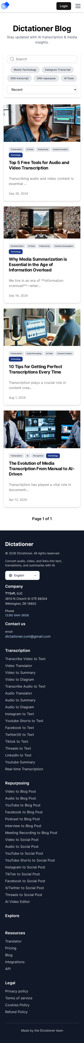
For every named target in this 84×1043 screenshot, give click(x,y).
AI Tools (69, 78)
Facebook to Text (19, 727)
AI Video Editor (17, 901)
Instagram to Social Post (25, 867)
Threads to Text (18, 748)
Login (64, 6)
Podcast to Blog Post (22, 819)
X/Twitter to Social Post (24, 888)
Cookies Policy (17, 1005)
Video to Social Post (22, 839)
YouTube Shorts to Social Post (30, 860)
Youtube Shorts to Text (24, 721)
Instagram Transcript (57, 69)
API (8, 969)
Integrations (15, 962)
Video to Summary (20, 672)
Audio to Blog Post (20, 798)
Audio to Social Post (22, 846)
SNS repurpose (46, 78)
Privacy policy (16, 991)
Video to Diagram (19, 679)
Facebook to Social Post (25, 881)
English (19, 575)
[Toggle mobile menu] (78, 6)
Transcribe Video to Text (25, 659)
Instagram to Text (19, 714)
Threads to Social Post (23, 895)
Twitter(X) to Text (19, 734)
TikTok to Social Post (22, 874)
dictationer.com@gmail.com (28, 636)
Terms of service (18, 998)
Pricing (10, 948)
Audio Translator (18, 693)
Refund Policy (16, 1012)
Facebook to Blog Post (24, 812)
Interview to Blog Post (23, 826)
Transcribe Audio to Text (25, 686)
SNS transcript (19, 78)
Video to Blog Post (20, 791)
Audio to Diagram (19, 707)
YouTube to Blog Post (22, 805)
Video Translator (18, 665)
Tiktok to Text (16, 741)
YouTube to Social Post (24, 853)
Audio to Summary (20, 700)
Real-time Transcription (24, 769)
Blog (8, 955)
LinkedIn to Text (18, 755)
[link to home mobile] (5, 6)
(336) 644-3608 (17, 615)
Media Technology (25, 69)
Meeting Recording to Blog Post (31, 833)
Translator (13, 941)
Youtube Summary (20, 762)
